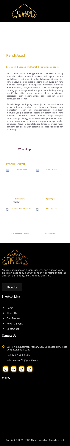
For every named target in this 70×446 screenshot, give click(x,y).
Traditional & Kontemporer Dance (43, 66)
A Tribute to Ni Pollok (20, 233)
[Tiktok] (5, 369)
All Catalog (20, 66)
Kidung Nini (50, 233)
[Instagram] (21, 369)
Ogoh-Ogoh (50, 199)
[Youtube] (13, 369)
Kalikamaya (20, 199)
